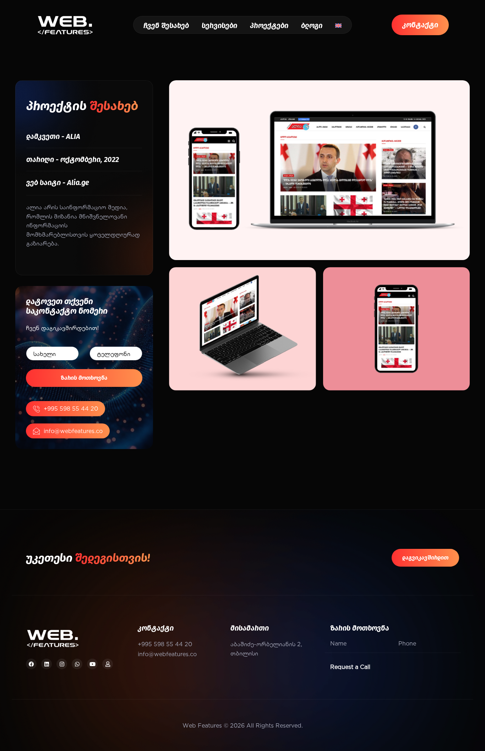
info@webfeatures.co (73, 430)
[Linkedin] (46, 664)
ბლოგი (311, 25)
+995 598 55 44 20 (71, 408)
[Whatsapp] (77, 664)
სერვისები (219, 25)
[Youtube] (92, 664)
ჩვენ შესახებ (166, 25)
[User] (107, 664)
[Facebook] (31, 664)
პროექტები (269, 25)
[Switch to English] (338, 25)
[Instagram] (61, 664)
